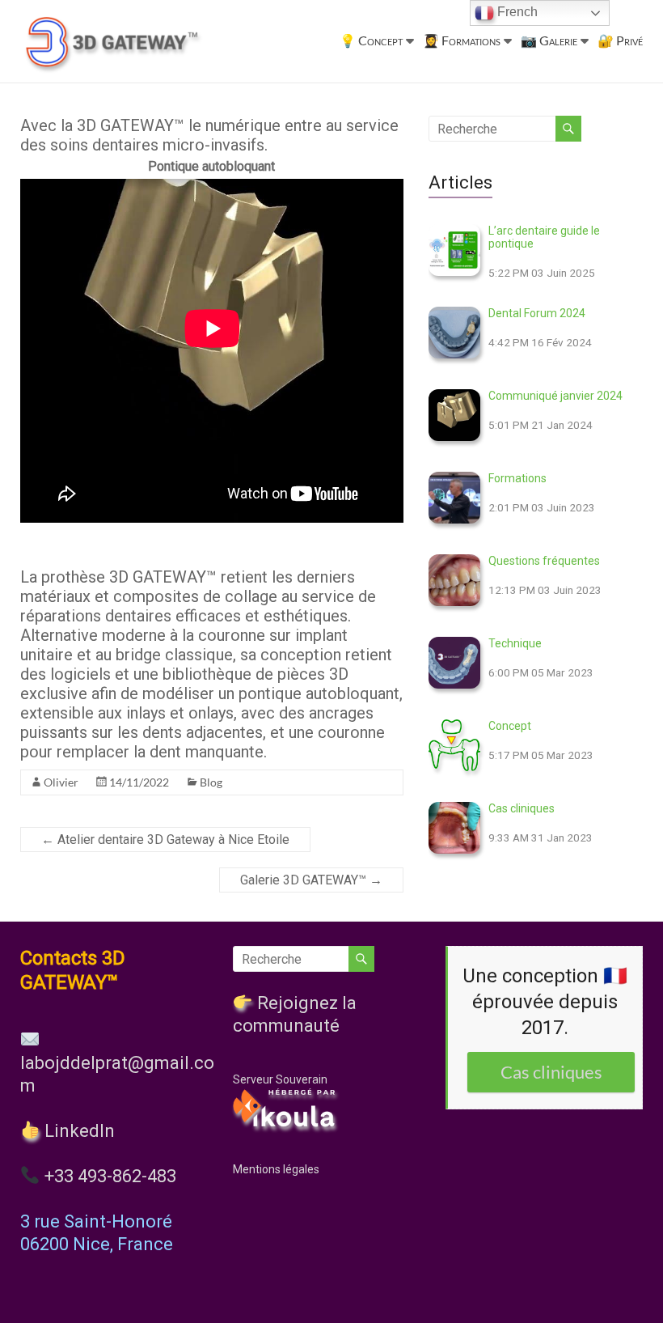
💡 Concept (371, 40)
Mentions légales (276, 1169)
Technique (515, 643)
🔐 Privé (620, 40)
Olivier (61, 782)
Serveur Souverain (280, 1079)
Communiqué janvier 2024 (555, 395)
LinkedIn (77, 1131)
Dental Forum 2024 (536, 313)
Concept (509, 725)
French (516, 12)
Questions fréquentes (544, 560)
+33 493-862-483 (110, 1176)
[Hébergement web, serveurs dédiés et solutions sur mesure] (285, 1094)
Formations (517, 478)
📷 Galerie (549, 40)
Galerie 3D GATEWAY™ (311, 880)
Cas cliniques (521, 808)
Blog (211, 782)
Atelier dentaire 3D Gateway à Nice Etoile (165, 839)
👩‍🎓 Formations (461, 40)
